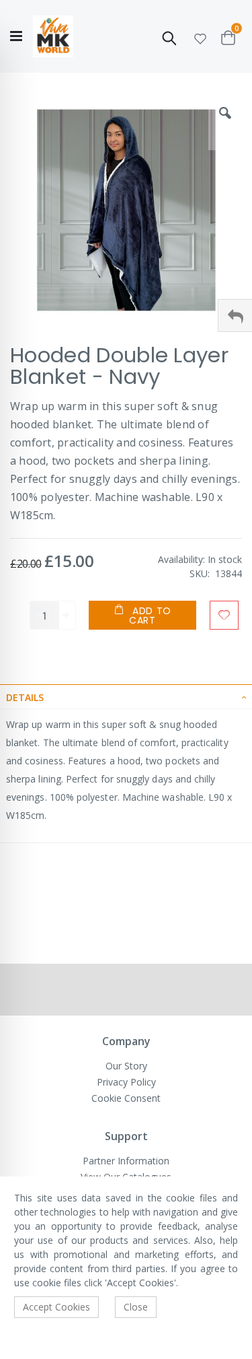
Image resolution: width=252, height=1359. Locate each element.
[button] (200, 37)
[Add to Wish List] (224, 615)
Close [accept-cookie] (136, 1306)
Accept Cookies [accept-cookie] (56, 1306)
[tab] (126, 696)
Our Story (126, 1065)
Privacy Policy (126, 1081)
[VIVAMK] (53, 36)
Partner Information (126, 1160)
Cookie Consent (126, 1098)
